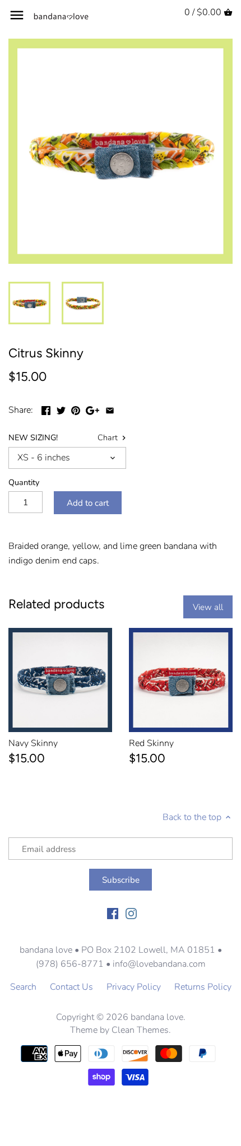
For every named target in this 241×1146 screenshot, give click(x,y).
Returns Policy (202, 987)
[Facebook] (112, 913)
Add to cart (88, 503)
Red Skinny (151, 743)
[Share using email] (109, 409)
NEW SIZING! (33, 437)
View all (208, 607)
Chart (109, 438)
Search (23, 987)
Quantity (23, 482)
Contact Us (71, 987)
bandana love (157, 1017)
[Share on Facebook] (45, 409)
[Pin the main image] (75, 409)
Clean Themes (140, 1030)
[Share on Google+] (92, 409)
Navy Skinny (33, 743)
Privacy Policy (133, 987)
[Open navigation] (16, 15)
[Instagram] (131, 913)
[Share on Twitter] (61, 409)
